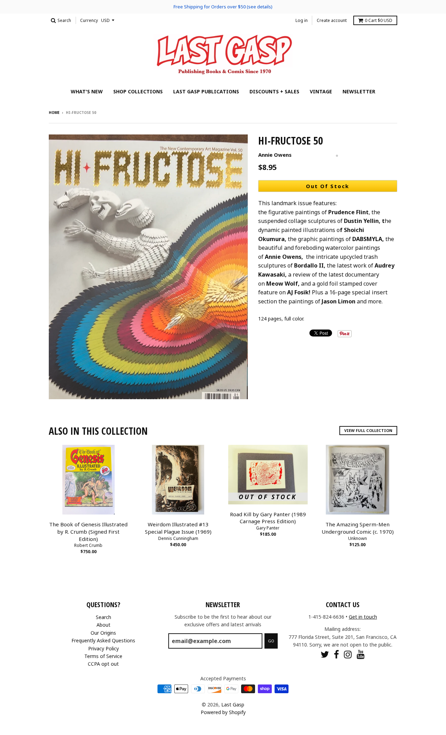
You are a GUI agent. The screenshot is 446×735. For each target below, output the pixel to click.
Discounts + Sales (274, 91)
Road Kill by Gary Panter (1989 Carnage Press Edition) (268, 518)
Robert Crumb (88, 545)
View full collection (368, 430)
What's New (87, 91)
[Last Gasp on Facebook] (336, 654)
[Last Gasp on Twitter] (325, 654)
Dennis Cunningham (178, 538)
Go (271, 640)
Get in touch (363, 616)
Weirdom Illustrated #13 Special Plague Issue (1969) (178, 528)
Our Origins (103, 632)
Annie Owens (275, 155)
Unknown (357, 538)
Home (54, 112)
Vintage (321, 91)
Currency (89, 20)
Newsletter (359, 91)
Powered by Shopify (223, 712)
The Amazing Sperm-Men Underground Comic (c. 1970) (358, 528)
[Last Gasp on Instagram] (348, 654)
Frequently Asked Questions (103, 640)
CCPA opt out (103, 663)
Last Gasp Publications (206, 91)
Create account (332, 20)
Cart (378, 20)
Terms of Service (103, 656)
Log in (301, 20)
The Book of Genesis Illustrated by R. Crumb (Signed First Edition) (88, 531)
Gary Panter (267, 528)
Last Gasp (232, 704)
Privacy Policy (103, 648)
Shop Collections (138, 91)
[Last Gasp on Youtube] (361, 654)
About (103, 624)
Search (103, 617)
